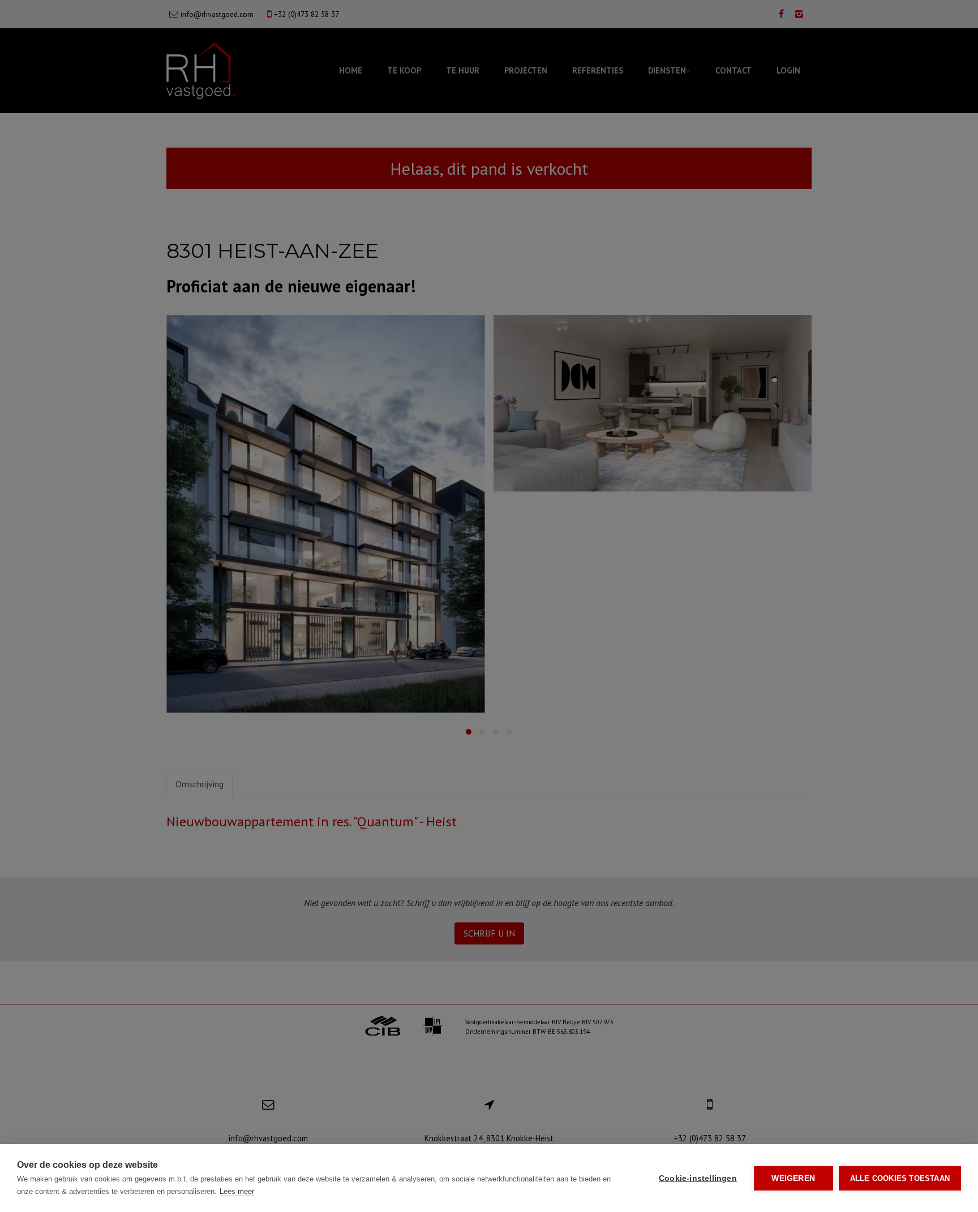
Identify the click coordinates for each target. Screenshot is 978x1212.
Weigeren (793, 1178)
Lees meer (237, 1191)
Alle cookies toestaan (900, 1178)
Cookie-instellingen (698, 1178)
